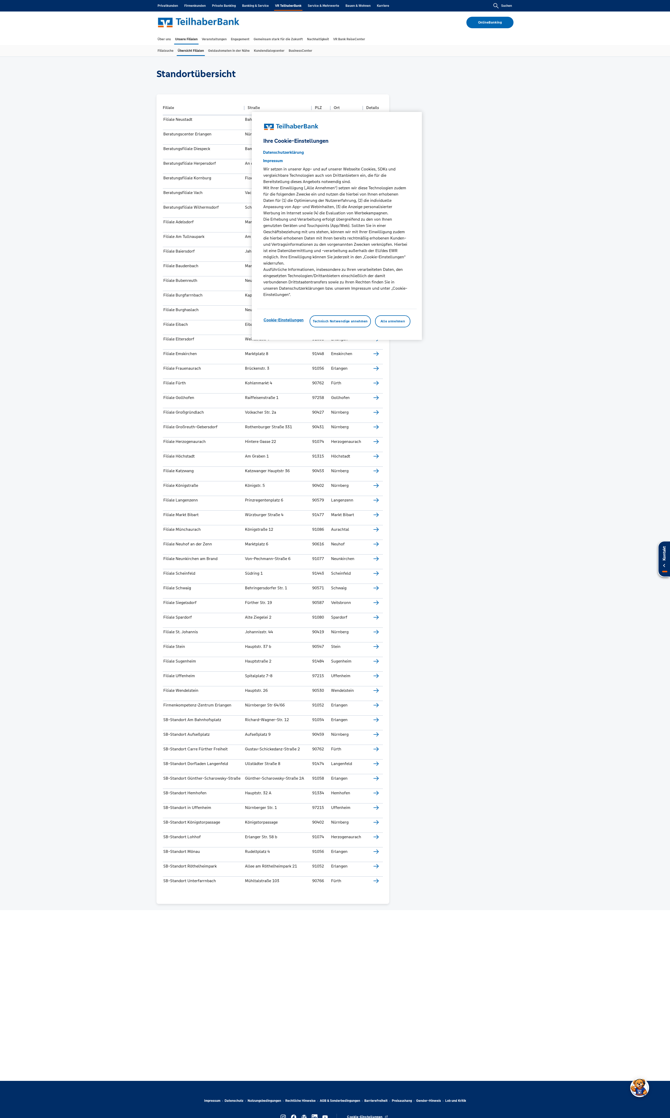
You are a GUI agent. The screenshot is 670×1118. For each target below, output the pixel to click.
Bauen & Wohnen (358, 6)
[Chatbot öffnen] (639, 1087)
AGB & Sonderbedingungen (340, 1101)
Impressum (212, 1101)
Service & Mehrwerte (323, 6)
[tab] (164, 39)
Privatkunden (168, 6)
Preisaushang (402, 1101)
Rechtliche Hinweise (300, 1101)
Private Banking (224, 6)
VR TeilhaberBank (288, 6)
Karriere (383, 6)
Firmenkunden (195, 6)
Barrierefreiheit (376, 1101)
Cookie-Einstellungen (284, 319)
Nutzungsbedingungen (264, 1101)
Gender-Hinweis (428, 1101)
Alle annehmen (393, 321)
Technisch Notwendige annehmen (340, 321)
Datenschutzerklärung (283, 152)
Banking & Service (255, 6)
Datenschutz (234, 1101)
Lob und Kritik (455, 1101)
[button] (202, 108)
